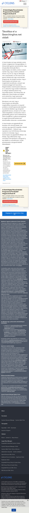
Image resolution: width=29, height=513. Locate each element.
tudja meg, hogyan (11, 391)
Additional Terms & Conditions (8, 457)
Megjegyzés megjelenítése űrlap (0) (14, 213)
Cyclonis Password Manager (7, 420)
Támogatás (4, 423)
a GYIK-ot (20, 265)
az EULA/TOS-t (4, 387)
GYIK (9, 427)
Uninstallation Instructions (20, 403)
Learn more (10, 19)
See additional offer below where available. (7, 176)
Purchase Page (15, 401)
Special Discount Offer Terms (8, 454)
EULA (8, 26)
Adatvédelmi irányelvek (6, 451)
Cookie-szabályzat (17, 451)
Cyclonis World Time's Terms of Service (10, 449)
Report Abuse (15, 437)
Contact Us (8, 437)
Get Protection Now (19, 163)
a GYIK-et (22, 388)
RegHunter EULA (5, 459)
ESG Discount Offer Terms (7, 470)
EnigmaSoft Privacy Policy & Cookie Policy (11, 462)
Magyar (17, 41)
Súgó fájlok (4, 427)
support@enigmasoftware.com (15, 340)
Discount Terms (7, 401)
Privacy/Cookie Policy (15, 26)
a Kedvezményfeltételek (19, 291)
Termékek (4, 416)
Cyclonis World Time (20, 420)
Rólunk (3, 437)
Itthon (3, 411)
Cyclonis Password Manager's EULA (9, 446)
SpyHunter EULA (20, 457)
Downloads (13, 427)
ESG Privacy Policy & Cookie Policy (9, 465)
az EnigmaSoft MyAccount (8, 341)
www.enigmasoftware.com (16, 325)
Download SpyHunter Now (10, 21)
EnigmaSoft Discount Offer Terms (9, 467)
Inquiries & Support (5, 430)
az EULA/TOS (22, 290)
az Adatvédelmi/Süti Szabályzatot (15, 387)
